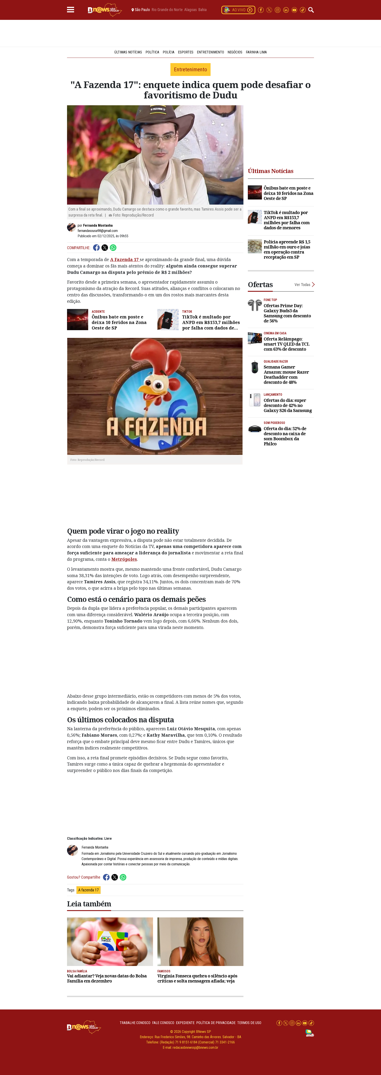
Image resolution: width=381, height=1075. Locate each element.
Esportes (185, 52)
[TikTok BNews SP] (302, 10)
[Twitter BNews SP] (269, 10)
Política (152, 52)
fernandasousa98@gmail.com (98, 231)
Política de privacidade (215, 1023)
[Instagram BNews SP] (278, 10)
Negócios (235, 52)
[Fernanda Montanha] (72, 227)
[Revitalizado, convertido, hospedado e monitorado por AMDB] (310, 1033)
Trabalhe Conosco (135, 1023)
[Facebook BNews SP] (261, 10)
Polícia (168, 52)
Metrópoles (124, 559)
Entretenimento (210, 52)
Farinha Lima (256, 52)
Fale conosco (163, 1023)
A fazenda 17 (88, 890)
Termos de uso (249, 1023)
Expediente (185, 1023)
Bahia (202, 10)
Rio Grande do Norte (167, 10)
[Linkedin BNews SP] (286, 10)
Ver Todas (302, 284)
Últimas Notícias (128, 52)
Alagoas (190, 10)
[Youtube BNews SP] (295, 10)
